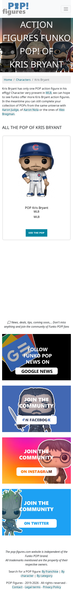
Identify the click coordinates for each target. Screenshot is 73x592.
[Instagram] (36, 460)
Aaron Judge (10, 110)
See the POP (36, 232)
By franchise (50, 571)
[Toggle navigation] (66, 9)
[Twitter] (36, 512)
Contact (17, 587)
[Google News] (36, 357)
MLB (49, 93)
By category (44, 576)
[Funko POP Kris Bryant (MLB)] (36, 169)
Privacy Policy (52, 587)
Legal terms (33, 587)
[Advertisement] (36, 282)
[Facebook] (36, 409)
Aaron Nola (31, 110)
